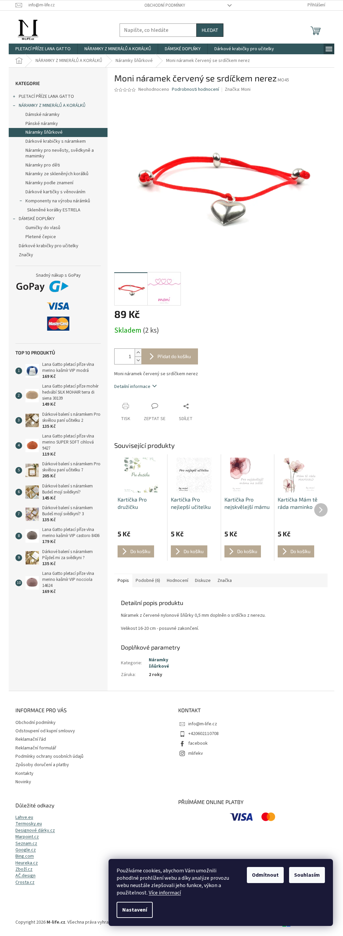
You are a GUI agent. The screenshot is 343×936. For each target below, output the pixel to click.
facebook (198, 743)
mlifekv (195, 753)
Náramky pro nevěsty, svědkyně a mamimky (59, 153)
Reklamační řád (30, 739)
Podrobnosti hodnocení (195, 89)
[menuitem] (43, 49)
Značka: (238, 89)
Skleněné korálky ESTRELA (53, 210)
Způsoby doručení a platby (42, 764)
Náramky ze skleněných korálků (56, 174)
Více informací (165, 892)
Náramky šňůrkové (44, 132)
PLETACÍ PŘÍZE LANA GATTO (46, 96)
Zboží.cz (23, 869)
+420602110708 (203, 733)
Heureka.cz (26, 863)
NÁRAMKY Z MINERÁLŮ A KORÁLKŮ (52, 105)
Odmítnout (265, 875)
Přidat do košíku (174, 356)
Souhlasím (307, 875)
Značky (26, 255)
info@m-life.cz (202, 724)
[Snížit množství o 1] (138, 360)
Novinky (23, 782)
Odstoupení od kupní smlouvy (45, 731)
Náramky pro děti (42, 165)
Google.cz (25, 850)
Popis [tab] (123, 580)
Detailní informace (132, 386)
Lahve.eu (24, 817)
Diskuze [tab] (203, 580)
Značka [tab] (224, 580)
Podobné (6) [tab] (148, 580)
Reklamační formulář (35, 748)
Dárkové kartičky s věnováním (55, 192)
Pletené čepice (40, 236)
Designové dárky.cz (35, 830)
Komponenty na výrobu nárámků (57, 201)
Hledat (210, 30)
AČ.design (25, 876)
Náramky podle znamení (49, 183)
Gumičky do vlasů (42, 227)
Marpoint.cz (27, 837)
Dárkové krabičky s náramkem (55, 141)
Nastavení (134, 910)
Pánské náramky (41, 123)
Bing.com (24, 856)
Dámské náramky (42, 114)
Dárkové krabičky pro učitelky (48, 246)
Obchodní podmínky (164, 5)
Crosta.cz (25, 882)
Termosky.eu (28, 824)
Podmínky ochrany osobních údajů (49, 756)
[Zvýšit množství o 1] (138, 352)
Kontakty (24, 773)
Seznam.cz (26, 844)
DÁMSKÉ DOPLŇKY (37, 218)
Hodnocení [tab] (177, 580)
